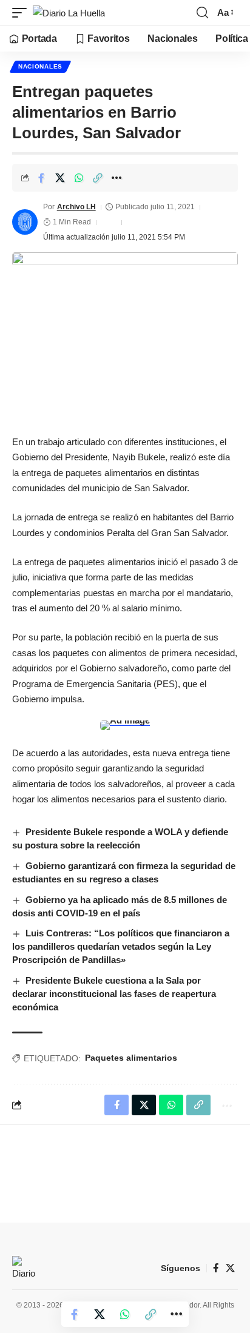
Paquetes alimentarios (131, 1058)
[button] (22, 13)
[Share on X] (60, 177)
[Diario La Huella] (69, 13)
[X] (230, 1268)
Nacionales (40, 66)
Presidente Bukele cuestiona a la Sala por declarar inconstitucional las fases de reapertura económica (114, 993)
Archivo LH (76, 207)
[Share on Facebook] (41, 177)
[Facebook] (215, 1268)
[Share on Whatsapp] (78, 177)
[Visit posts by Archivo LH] (25, 222)
